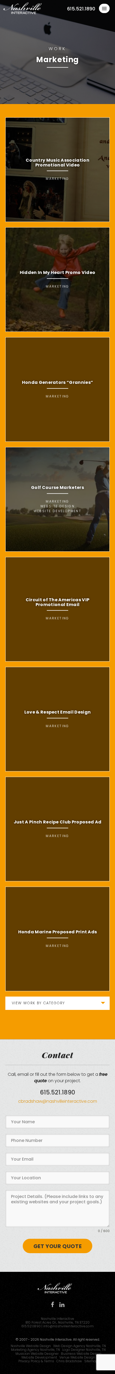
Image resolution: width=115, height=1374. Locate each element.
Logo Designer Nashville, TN (84, 1349)
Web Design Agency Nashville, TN (79, 1346)
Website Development (39, 1357)
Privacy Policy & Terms (36, 1361)
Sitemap (91, 1361)
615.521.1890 (81, 9)
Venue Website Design (77, 1357)
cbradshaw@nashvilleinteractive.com (57, 1101)
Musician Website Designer (37, 1353)
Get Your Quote (57, 1246)
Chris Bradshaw (69, 1361)
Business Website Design (81, 1353)
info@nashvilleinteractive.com (68, 1326)
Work (57, 49)
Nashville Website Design (31, 1346)
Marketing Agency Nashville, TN (35, 1349)
